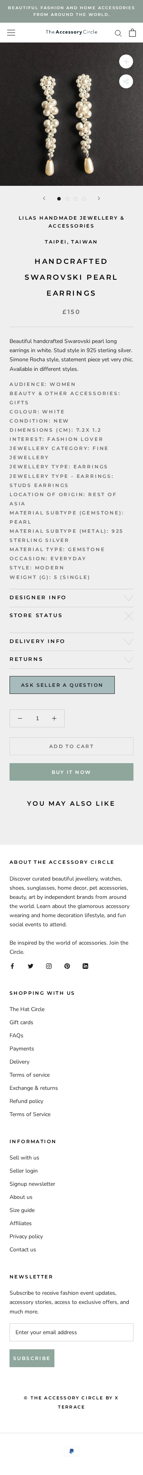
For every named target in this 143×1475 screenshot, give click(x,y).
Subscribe (32, 1358)
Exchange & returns (34, 1088)
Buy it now (72, 772)
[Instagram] (49, 965)
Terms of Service (30, 1114)
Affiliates (21, 1223)
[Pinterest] (67, 965)
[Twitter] (30, 965)
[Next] (99, 198)
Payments (22, 1048)
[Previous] (44, 198)
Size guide (22, 1210)
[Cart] (132, 33)
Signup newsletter (32, 1184)
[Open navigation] (11, 33)
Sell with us (24, 1157)
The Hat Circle (27, 1009)
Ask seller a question (62, 685)
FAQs (16, 1035)
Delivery (19, 1062)
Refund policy (26, 1101)
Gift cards (21, 1022)
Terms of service (30, 1075)
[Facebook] (12, 965)
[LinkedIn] (85, 965)
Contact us (23, 1249)
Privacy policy (26, 1236)
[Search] (118, 32)
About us (21, 1197)
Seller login (24, 1171)
